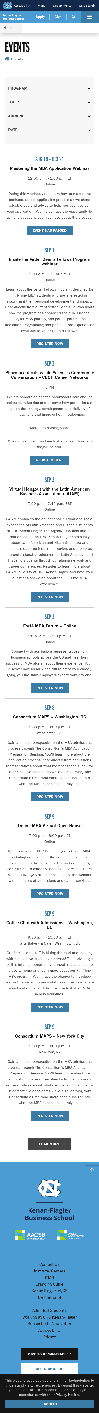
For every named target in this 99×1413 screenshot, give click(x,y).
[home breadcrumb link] (7, 60)
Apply (40, 17)
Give (58, 17)
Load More (49, 1144)
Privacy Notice (67, 1394)
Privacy (49, 1337)
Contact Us (49, 1264)
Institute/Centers (49, 1271)
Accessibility (22, 5)
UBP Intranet (49, 1297)
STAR (49, 1277)
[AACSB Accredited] (30, 1235)
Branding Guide (50, 1284)
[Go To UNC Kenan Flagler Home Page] (49, 1199)
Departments (62, 5)
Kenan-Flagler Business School (13, 16)
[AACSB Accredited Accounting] (70, 1235)
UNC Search (87, 5)
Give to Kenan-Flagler (49, 1354)
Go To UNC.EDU (50, 1369)
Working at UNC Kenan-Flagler (50, 1317)
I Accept (49, 1404)
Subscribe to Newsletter (49, 1323)
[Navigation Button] (90, 17)
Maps (41, 5)
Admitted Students (49, 1310)
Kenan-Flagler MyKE (49, 1291)
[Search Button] (74, 17)
